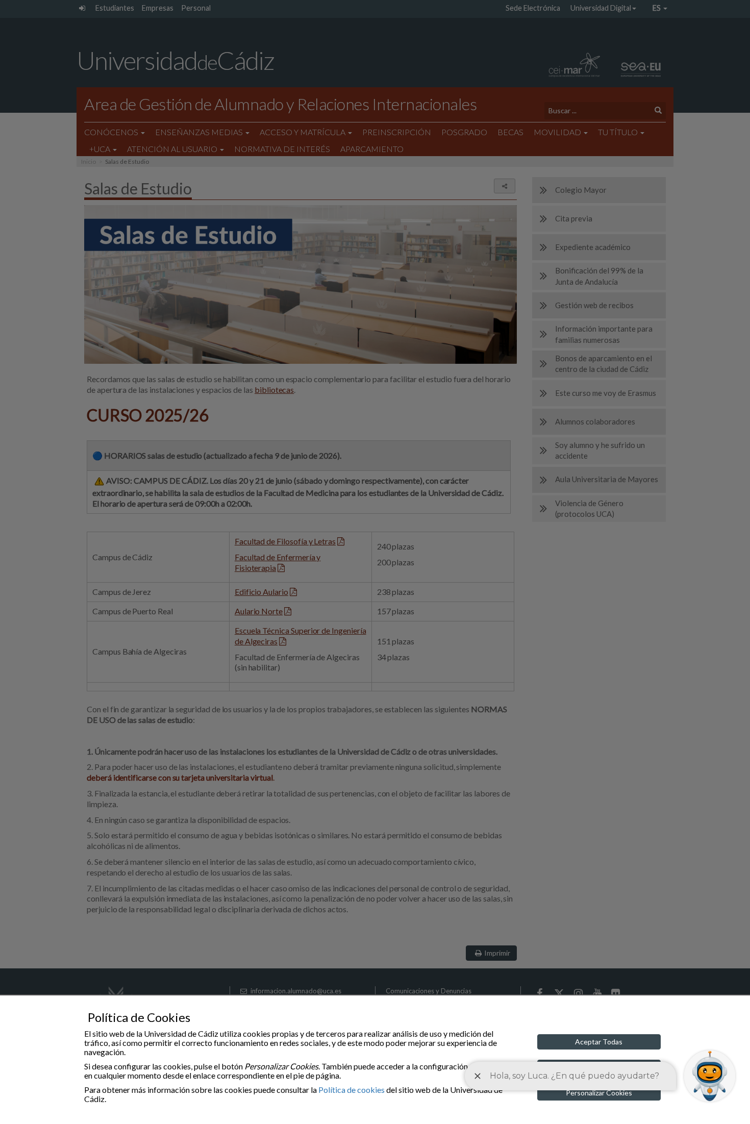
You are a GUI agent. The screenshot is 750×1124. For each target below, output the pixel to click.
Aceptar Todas (598, 1041)
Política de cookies (351, 1089)
